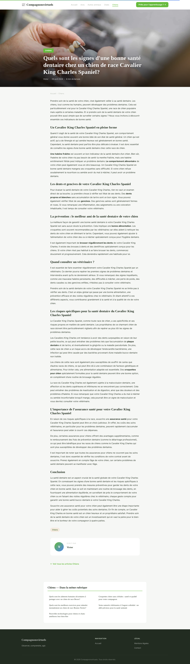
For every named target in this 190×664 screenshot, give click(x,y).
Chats (106, 5)
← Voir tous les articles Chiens (64, 564)
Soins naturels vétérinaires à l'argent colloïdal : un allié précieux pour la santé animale (119, 606)
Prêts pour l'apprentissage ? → (152, 4)
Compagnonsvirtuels (37, 4)
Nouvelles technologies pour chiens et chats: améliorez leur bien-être (67, 615)
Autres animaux (94, 5)
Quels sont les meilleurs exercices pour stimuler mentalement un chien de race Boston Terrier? (68, 606)
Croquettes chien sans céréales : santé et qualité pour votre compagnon (118, 597)
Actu (83, 5)
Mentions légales (141, 643)
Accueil (74, 5)
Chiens (115, 5)
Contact (137, 648)
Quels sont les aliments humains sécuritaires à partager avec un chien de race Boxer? (67, 597)
